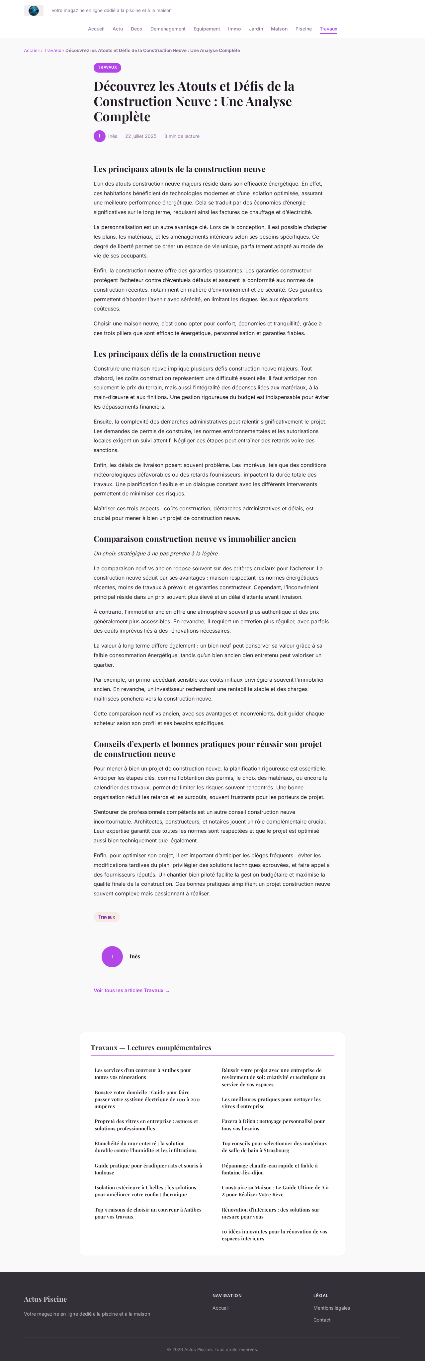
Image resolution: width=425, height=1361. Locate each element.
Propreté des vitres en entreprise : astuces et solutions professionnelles (146, 1124)
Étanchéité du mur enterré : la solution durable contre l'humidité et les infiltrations (146, 1147)
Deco (136, 28)
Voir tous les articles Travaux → (132, 990)
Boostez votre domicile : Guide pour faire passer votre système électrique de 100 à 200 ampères (147, 1099)
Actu (118, 28)
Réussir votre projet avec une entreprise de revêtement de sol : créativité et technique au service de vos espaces (273, 1077)
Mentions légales (331, 1308)
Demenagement (168, 28)
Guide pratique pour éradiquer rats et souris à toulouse (148, 1169)
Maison (279, 28)
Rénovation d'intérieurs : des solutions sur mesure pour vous (270, 1213)
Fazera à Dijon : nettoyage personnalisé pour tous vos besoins (273, 1124)
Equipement (207, 28)
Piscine (304, 28)
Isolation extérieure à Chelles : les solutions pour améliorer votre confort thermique (145, 1191)
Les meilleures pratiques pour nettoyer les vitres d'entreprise (271, 1102)
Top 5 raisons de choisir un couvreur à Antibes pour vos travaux (148, 1213)
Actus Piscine (45, 1298)
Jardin (256, 28)
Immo (234, 28)
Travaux (328, 28)
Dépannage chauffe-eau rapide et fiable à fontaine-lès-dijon (270, 1169)
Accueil (96, 28)
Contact (322, 1320)
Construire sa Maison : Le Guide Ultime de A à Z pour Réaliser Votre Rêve (275, 1191)
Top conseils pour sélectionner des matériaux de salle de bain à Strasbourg (274, 1147)
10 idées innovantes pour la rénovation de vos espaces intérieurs (274, 1235)
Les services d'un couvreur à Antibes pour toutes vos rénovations (143, 1073)
